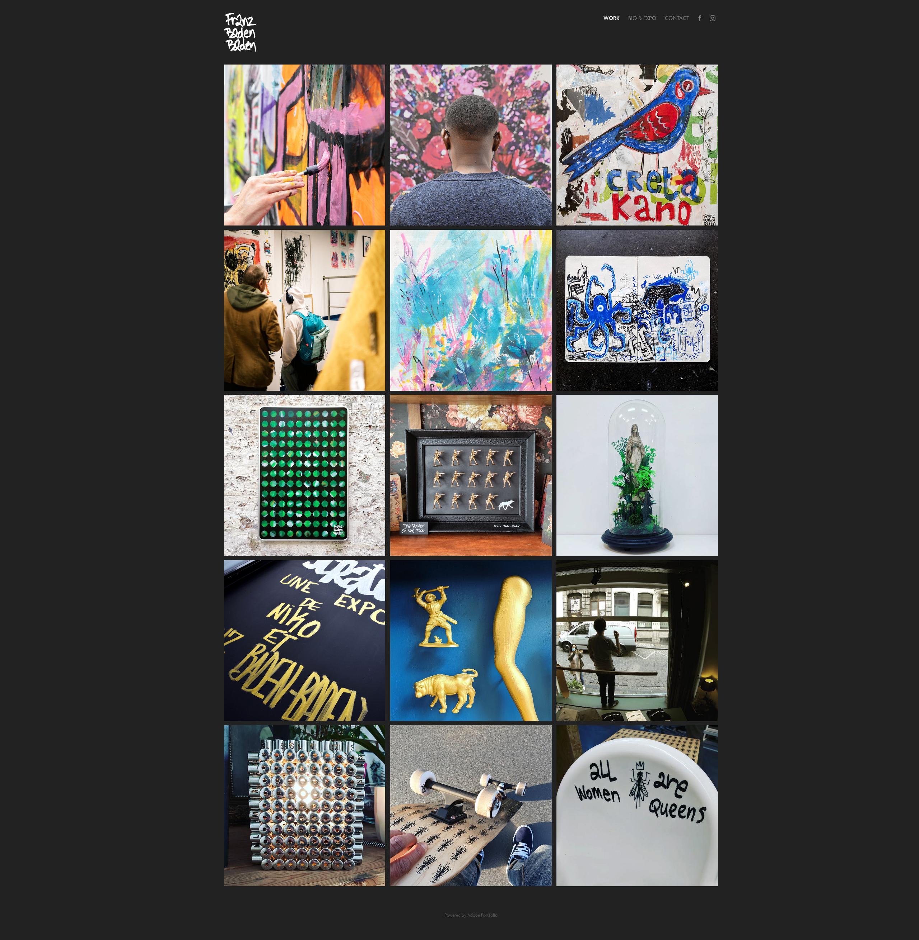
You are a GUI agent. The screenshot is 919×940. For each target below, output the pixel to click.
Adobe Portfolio (482, 915)
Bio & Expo (642, 18)
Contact (677, 18)
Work (611, 18)
